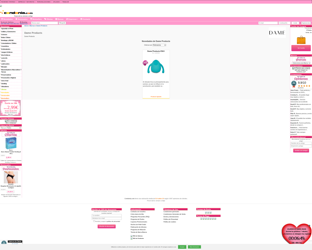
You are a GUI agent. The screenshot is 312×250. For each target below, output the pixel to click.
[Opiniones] (301, 78)
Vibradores (5, 86)
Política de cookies (170, 222)
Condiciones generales (171, 211)
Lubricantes (5, 64)
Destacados (22, 19)
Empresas (72, 19)
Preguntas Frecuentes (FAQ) (140, 217)
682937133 (24, 24)
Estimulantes (5, 49)
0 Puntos (309, 30)
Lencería (4, 58)
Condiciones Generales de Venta (174, 214)
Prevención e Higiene (8, 78)
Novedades (8, 19)
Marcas (60, 19)
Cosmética (5, 46)
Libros (3, 61)
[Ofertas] (11, 134)
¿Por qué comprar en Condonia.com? (301, 70)
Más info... (11, 114)
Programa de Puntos (137, 219)
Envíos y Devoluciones (171, 217)
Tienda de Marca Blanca (139, 232)
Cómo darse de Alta (137, 214)
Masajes (4, 67)
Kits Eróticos (5, 55)
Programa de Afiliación (138, 230)
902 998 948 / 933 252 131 (10, 24)
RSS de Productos (138, 238)
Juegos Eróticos (7, 52)
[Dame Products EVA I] (156, 67)
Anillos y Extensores (8, 32)
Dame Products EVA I (156, 51)
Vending (4, 84)
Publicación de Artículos (138, 227)
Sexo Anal (4, 81)
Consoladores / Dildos (8, 43)
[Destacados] (11, 168)
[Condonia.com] (16, 12)
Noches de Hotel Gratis (138, 224)
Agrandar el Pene (7, 28)
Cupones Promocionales (139, 222)
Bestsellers (37, 19)
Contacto (86, 19)
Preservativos (6, 75)
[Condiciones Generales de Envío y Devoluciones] (206, 212)
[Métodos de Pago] (208, 218)
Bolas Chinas (5, 37)
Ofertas (49, 19)
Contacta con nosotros (138, 211)
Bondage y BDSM (7, 40)
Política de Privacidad (171, 219)
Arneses (4, 34)
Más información (194, 247)
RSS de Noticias (138, 236)
